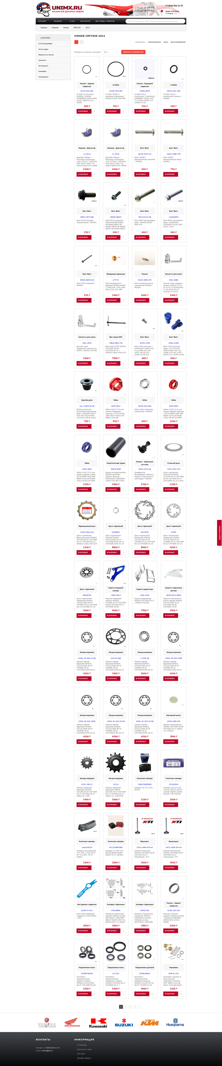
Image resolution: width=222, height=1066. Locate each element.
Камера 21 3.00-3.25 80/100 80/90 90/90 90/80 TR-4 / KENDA (114, 853)
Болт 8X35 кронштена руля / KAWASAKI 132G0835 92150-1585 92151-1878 (173, 223)
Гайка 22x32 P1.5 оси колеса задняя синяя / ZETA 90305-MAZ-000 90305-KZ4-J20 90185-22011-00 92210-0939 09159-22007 (86, 477)
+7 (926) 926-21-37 (174, 5)
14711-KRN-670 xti (145, 847)
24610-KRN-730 (115, 343)
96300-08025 (115, 217)
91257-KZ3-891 (86, 91)
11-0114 (87, 154)
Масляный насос (173, 715)
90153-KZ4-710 (144, 154)
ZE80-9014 (115, 595)
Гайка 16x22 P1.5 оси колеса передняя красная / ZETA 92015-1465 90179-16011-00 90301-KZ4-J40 (115, 413)
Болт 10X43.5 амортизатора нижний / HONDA (144, 159)
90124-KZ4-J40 (144, 217)
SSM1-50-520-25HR (86, 721)
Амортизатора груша (116, 463)
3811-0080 (173, 280)
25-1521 (115, 973)
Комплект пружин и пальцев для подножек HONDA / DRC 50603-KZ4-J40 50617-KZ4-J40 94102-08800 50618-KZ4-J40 (172, 982)
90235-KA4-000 (144, 406)
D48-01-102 (174, 973)
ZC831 (173, 532)
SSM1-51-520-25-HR (116, 721)
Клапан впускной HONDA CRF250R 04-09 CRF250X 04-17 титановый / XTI (144, 854)
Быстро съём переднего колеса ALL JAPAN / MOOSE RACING (87, 348)
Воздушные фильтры (116, 274)
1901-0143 (144, 595)
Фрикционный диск (87, 526)
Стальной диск (173, 463)
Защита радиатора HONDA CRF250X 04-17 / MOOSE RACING (144, 600)
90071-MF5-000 (87, 217)
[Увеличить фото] (87, 61)
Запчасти (42, 60)
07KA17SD (144, 910)
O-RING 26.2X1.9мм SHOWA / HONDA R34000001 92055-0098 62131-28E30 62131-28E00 (87, 98)
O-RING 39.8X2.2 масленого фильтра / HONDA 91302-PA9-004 (115, 96)
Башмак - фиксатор (87, 148)
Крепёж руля (86, 400)
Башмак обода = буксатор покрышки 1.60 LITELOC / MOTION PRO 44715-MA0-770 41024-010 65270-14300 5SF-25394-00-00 (87, 162)
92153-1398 (145, 343)
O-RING (116, 85)
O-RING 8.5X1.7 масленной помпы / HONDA (172, 96)
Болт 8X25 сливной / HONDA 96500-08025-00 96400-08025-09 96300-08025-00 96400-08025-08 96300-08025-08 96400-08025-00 (115, 225)
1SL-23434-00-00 (87, 406)
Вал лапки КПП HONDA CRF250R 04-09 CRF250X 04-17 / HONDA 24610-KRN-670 (115, 349)
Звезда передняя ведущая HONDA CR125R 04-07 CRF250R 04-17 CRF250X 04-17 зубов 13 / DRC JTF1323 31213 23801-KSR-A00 (87, 794)
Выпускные (173, 841)
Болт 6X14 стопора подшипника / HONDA (86, 221)
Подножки (173, 967)
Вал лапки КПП (115, 337)
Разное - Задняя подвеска (87, 84)
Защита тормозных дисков (173, 589)
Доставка (81, 1054)
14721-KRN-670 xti (173, 847)
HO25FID (145, 532)
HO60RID (116, 532)
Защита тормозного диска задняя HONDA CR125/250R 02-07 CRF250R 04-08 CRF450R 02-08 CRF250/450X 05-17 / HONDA (172, 604)
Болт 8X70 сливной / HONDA (86, 284)
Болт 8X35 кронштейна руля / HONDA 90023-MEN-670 (144, 222)
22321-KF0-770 (173, 469)
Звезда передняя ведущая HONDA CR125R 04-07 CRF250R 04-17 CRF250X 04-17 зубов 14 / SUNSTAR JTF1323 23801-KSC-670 (115, 793)
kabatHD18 (87, 847)
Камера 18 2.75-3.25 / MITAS (143, 789)
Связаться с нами (84, 1049)
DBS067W (87, 595)
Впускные (145, 841)
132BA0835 (173, 217)
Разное (145, 274)
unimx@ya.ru (47, 1051)
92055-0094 (145, 91)
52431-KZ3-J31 (173, 910)
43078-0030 (116, 469)
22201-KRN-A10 (87, 532)
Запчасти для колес (173, 274)
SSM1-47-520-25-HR (87, 658)
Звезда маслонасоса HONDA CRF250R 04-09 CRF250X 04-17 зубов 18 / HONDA (173, 727)
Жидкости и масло (46, 55)
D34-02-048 (116, 658)
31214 (115, 784)
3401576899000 (144, 784)
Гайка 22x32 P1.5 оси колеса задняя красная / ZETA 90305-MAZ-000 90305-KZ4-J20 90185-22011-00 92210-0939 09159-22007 (173, 414)
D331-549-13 (86, 784)
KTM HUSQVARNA (45, 44)
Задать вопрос (220, 533)
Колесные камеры (145, 778)
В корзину (83, 111)
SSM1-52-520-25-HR (145, 721)
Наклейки (42, 71)
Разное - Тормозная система (144, 463)
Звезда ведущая (87, 778)
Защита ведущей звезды (115, 589)
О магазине (82, 1045)
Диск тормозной (116, 526)
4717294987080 (115, 847)
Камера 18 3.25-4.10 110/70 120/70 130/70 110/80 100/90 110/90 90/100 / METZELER (172, 791)
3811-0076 (86, 343)
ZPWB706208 (87, 973)
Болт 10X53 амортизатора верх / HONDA (172, 159)
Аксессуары (43, 49)
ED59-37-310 (86, 910)
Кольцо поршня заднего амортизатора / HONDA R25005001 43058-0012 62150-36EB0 (173, 918)
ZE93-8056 (86, 469)
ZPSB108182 (144, 973)
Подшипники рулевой (144, 967)
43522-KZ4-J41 (144, 469)
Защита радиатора (144, 589)
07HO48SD (115, 910)
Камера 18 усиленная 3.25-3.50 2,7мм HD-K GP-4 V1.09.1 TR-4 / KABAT (86, 854)
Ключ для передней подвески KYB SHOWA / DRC (86, 916)
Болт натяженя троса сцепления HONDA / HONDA (143, 285)
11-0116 (115, 154)
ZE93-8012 (115, 406)
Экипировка (43, 77)
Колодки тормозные (116, 904)
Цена (166, 42)
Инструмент (43, 66)
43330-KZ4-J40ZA (173, 595)
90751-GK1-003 (173, 91)
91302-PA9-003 (115, 91)
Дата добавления (178, 42)
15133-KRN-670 (173, 721)
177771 (116, 280)
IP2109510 (173, 784)
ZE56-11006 (174, 343)
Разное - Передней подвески (145, 84)
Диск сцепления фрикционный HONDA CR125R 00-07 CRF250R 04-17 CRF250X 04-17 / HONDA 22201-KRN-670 (87, 539)
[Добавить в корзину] (79, 69)
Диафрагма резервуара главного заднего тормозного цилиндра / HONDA (144, 475)
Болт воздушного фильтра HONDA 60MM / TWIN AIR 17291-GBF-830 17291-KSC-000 (115, 286)
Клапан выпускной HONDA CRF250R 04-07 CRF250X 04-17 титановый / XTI (173, 854)
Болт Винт (144, 148)
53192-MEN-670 (144, 280)
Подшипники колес (87, 967)
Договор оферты (84, 1058)
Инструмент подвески (86, 904)
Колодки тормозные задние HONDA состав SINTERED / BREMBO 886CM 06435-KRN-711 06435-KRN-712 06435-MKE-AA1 (115, 919)
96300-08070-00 (87, 280)
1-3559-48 (144, 658)
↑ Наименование (154, 42)
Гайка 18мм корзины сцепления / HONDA (143, 410)
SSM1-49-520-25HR (173, 658)
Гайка (115, 400)
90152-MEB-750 (173, 154)
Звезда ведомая (87, 652)
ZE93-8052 (173, 406)
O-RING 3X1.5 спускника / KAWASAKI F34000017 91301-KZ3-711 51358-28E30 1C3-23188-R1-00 (144, 98)
